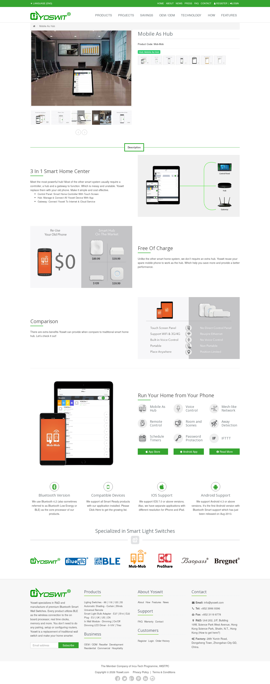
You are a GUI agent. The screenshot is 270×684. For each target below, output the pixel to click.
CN (108, 617)
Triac (118, 625)
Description (134, 147)
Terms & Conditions (163, 672)
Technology (191, 15)
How (211, 15)
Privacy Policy (141, 672)
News (179, 3)
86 (105, 602)
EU (92, 617)
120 (116, 602)
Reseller (103, 644)
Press (188, 3)
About (170, 3)
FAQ (196, 3)
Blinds (119, 606)
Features (229, 15)
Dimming (106, 621)
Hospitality (117, 648)
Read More (226, 451)
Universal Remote (93, 610)
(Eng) (41, 3)
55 (121, 602)
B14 (121, 613)
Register (221, 3)
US (103, 617)
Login (235, 3)
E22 (128, 613)
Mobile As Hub (47, 26)
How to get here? (209, 632)
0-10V (111, 625)
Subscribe (68, 645)
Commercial (104, 648)
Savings (146, 15)
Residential (90, 648)
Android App (190, 451)
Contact (206, 3)
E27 (115, 613)
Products (103, 15)
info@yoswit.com (214, 602)
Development (116, 644)
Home (160, 3)
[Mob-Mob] (45, 117)
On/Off (116, 621)
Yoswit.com (122, 672)
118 (110, 602)
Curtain (110, 606)
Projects (126, 15)
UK (98, 617)
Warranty (149, 621)
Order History (163, 640)
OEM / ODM (167, 15)
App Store (154, 451)
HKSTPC (164, 666)
